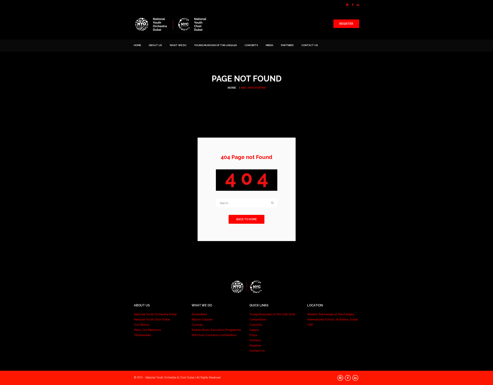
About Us (155, 45)
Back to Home (246, 219)
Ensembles (199, 314)
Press (253, 335)
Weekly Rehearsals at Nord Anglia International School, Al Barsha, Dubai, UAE (332, 319)
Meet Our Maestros (147, 330)
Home (137, 45)
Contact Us (309, 45)
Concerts (251, 45)
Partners (287, 45)
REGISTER (346, 23)
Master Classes (202, 319)
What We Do (178, 45)
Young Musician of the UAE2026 (215, 45)
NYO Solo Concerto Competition (214, 335)
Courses (197, 324)
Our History (141, 324)
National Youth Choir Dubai (152, 319)
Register (255, 345)
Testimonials (142, 335)
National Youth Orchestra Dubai (155, 314)
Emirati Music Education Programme (216, 330)
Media (269, 45)
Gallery (254, 330)
